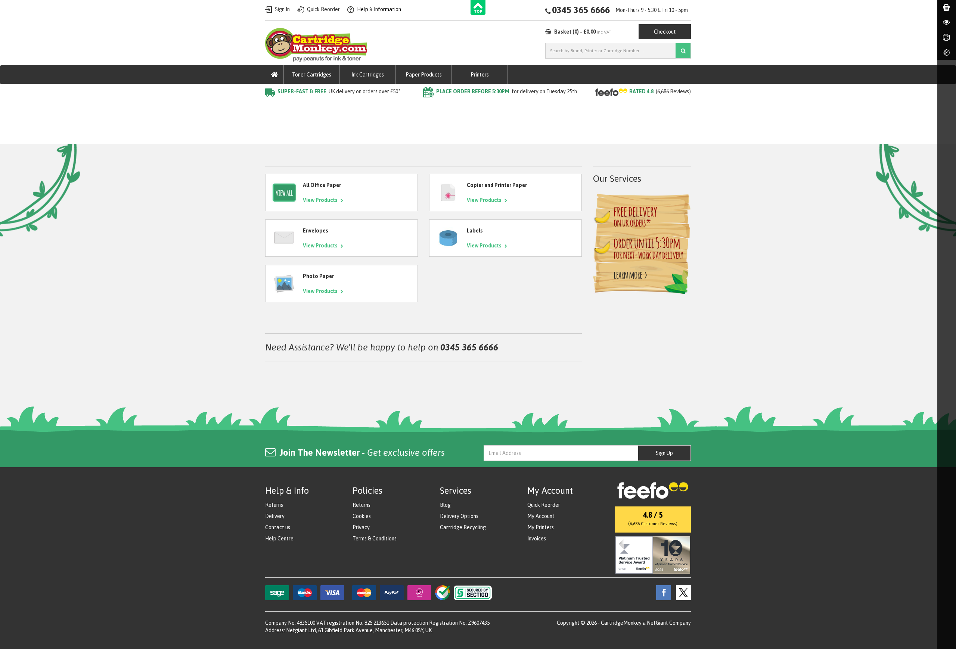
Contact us (277, 527)
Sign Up (664, 453)
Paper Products (424, 75)
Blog (445, 505)
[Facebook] (661, 592)
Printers (480, 75)
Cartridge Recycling (463, 527)
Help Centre (279, 539)
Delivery (275, 516)
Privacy (361, 527)
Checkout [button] (665, 32)
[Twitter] (681, 592)
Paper (295, 106)
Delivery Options (459, 516)
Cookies (362, 516)
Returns (274, 505)
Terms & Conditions (375, 539)
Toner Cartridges (311, 75)
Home (272, 106)
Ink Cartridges (367, 75)
